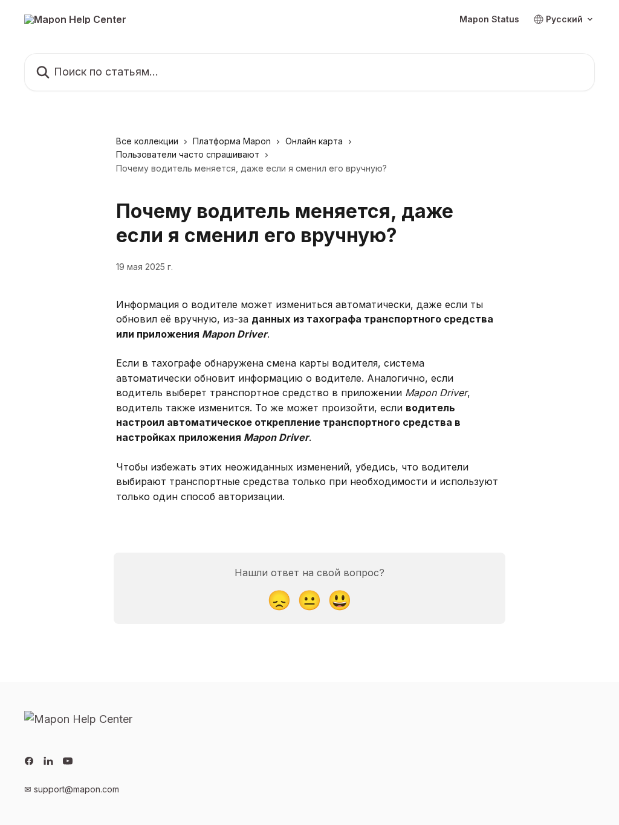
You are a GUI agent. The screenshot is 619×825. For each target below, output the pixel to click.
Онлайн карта (314, 141)
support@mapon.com (76, 789)
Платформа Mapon (232, 141)
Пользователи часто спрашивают (187, 154)
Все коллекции (147, 141)
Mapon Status (489, 19)
